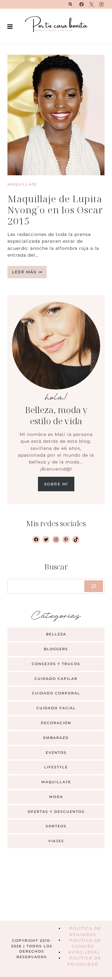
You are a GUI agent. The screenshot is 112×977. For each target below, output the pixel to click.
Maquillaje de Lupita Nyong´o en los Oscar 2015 (55, 209)
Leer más (29, 273)
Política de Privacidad (84, 961)
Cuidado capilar (56, 678)
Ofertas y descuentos (56, 811)
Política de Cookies (85, 943)
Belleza (56, 634)
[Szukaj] (93, 586)
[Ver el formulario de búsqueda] (70, 4)
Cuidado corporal (56, 693)
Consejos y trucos (56, 664)
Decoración (56, 723)
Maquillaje (22, 184)
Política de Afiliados (85, 931)
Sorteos (56, 826)
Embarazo (56, 738)
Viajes (56, 841)
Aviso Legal (84, 952)
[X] (91, 4)
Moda (56, 797)
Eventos (56, 752)
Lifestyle (56, 767)
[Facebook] (81, 4)
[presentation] (56, 115)
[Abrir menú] (10, 26)
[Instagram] (101, 4)
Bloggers (56, 649)
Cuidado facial (56, 708)
